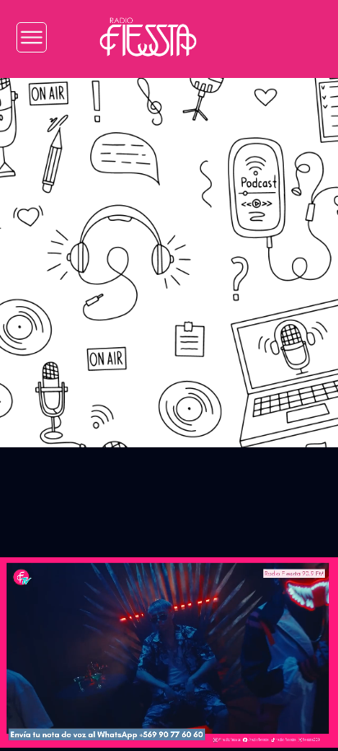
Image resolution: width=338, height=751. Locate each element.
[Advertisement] (169, 250)
